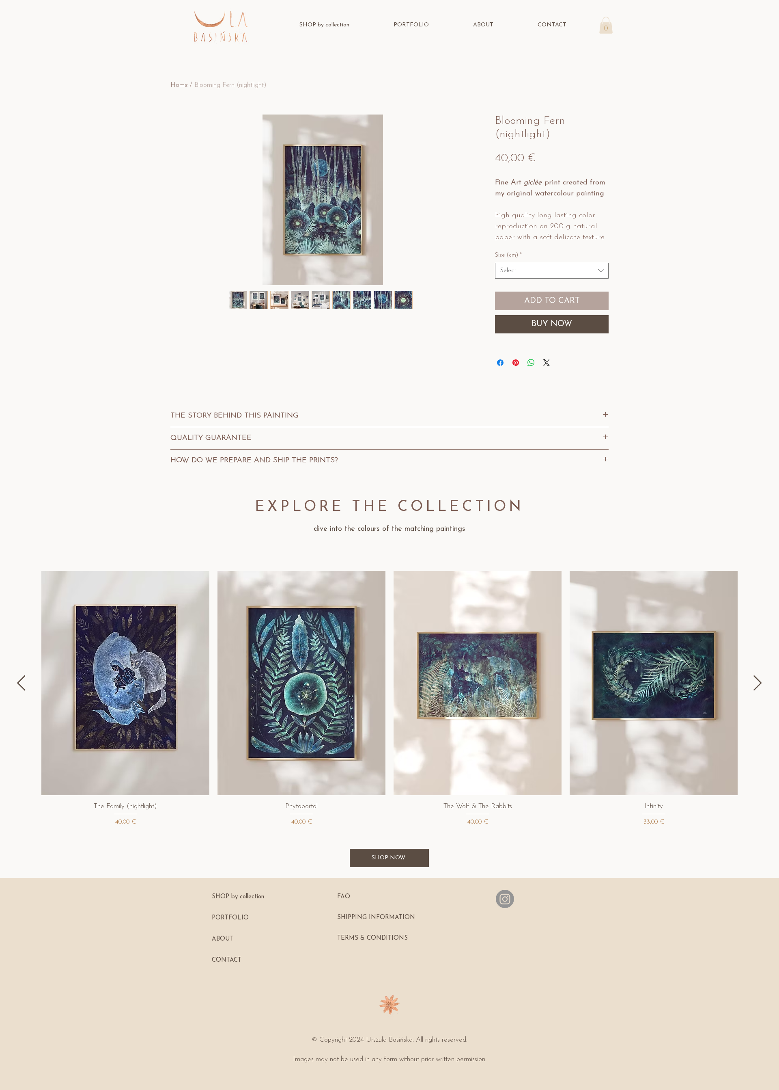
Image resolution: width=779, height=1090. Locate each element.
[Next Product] (758, 683)
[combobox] (552, 271)
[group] (389, 699)
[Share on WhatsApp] (531, 363)
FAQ (343, 897)
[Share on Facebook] (500, 363)
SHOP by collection (238, 897)
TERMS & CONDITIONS (372, 938)
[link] (606, 25)
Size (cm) (508, 255)
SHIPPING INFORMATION (376, 918)
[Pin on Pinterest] (516, 363)
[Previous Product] (21, 683)
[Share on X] (546, 363)
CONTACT (226, 960)
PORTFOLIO (230, 918)
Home (179, 85)
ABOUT (223, 939)
